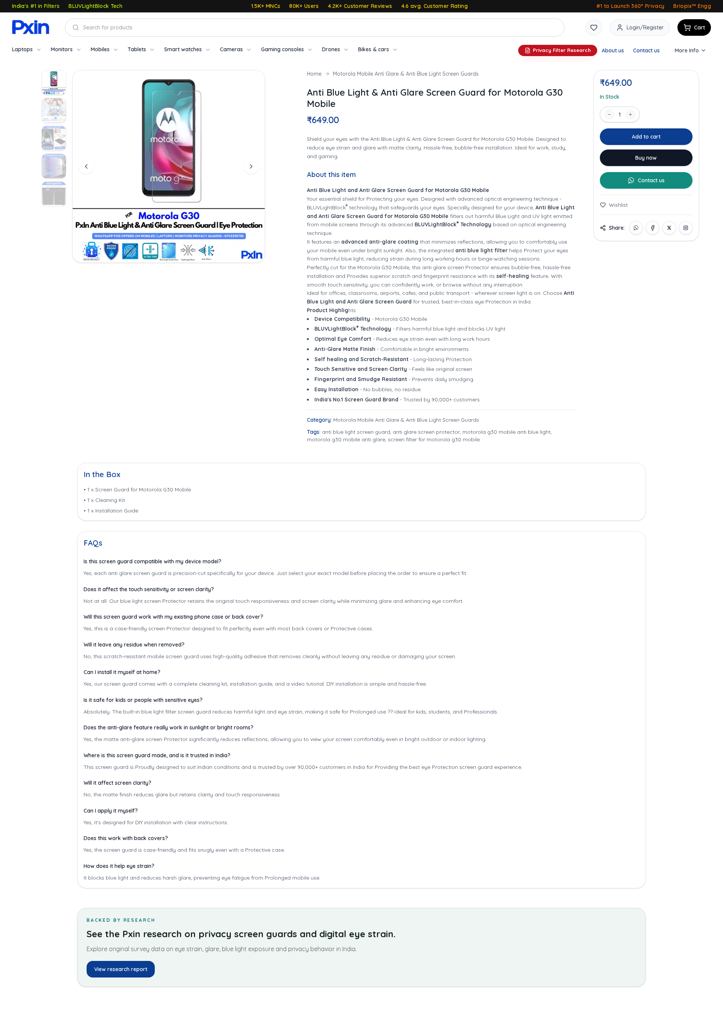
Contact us (646, 50)
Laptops (22, 49)
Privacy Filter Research (562, 50)
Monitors (62, 49)
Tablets (137, 49)
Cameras (231, 49)
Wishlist (618, 204)
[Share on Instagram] (685, 228)
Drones (331, 49)
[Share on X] (669, 228)
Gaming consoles (282, 49)
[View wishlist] (594, 27)
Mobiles (100, 49)
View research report (120, 969)
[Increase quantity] (630, 114)
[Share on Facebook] (652, 228)
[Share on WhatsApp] (636, 228)
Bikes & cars (373, 49)
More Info (687, 50)
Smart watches (183, 49)
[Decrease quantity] (609, 114)
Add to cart (646, 136)
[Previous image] (86, 166)
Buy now (646, 157)
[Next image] (251, 166)
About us (613, 50)
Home (314, 73)
